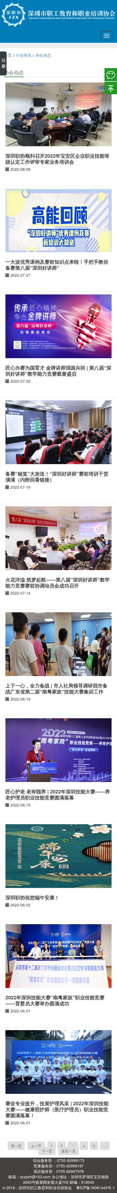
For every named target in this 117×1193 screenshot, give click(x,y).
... (104, 1145)
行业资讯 (23, 55)
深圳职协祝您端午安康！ (32, 897)
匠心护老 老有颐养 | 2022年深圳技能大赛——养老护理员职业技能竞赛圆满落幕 (57, 795)
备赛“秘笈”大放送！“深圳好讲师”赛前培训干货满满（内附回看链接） (56, 477)
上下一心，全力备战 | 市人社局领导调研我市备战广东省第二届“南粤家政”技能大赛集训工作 (56, 689)
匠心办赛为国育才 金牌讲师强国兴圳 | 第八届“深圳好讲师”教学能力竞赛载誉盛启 (58, 371)
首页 (8, 55)
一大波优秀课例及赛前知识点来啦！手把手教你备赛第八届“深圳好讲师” (56, 265)
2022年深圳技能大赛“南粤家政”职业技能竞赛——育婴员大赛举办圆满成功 (54, 1000)
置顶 (110, 87)
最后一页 (68, 1151)
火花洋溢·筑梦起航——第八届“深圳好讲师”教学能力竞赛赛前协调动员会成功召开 (57, 583)
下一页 (47, 1151)
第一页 (16, 1145)
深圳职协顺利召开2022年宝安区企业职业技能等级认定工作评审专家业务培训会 (57, 159)
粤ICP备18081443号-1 (95, 1187)
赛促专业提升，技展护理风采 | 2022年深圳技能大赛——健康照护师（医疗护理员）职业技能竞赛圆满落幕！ (57, 1109)
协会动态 (43, 55)
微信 (110, 74)
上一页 (36, 1145)
